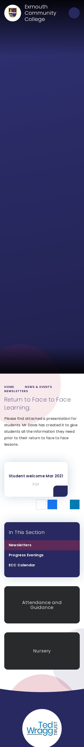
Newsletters (16, 391)
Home (9, 387)
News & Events (38, 387)
